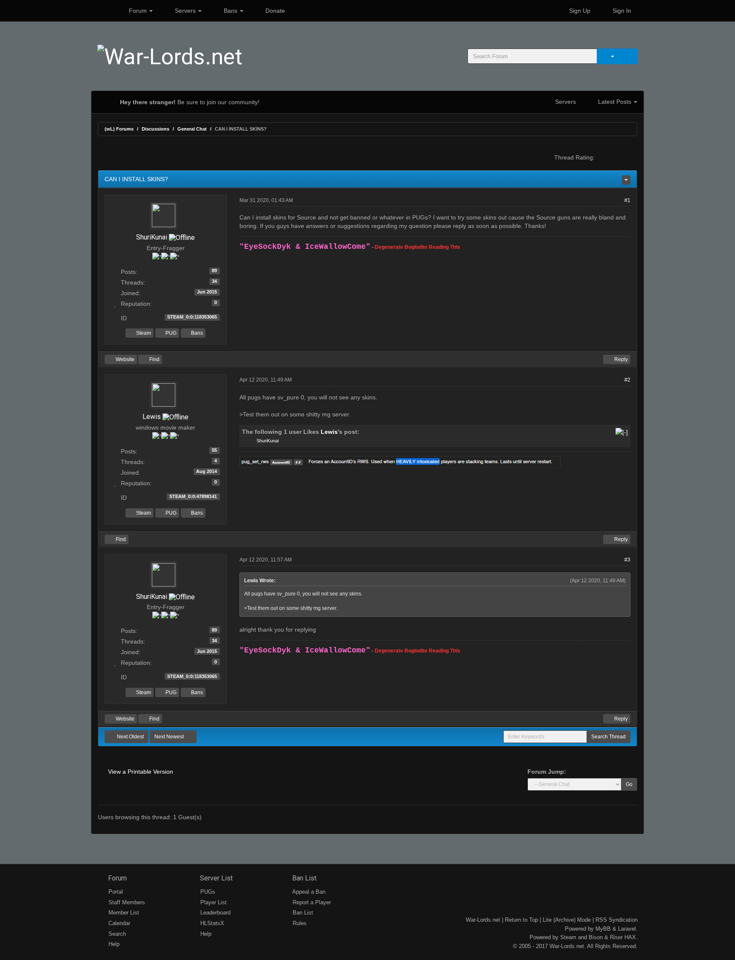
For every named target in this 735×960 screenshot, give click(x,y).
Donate (274, 10)
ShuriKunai (151, 237)
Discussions (155, 128)
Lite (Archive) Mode (567, 920)
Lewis (151, 417)
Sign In (621, 10)
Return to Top (521, 920)
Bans (230, 10)
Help (113, 944)
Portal (115, 892)
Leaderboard (215, 912)
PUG (170, 333)
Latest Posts (614, 101)
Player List (213, 902)
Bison (596, 937)
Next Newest (169, 737)
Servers (185, 10)
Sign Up (578, 10)
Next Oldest (130, 737)
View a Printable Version (140, 771)
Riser (616, 937)
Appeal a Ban (308, 892)
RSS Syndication (616, 920)
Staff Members (126, 902)
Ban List (303, 878)
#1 (627, 200)
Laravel (627, 929)
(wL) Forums (119, 128)
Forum (137, 10)
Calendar (118, 923)
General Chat (192, 128)
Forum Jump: (546, 771)
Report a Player (311, 902)
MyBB (603, 929)
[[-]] (621, 431)
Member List (123, 912)
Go (629, 784)
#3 (627, 560)
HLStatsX (211, 923)
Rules (299, 923)
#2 (627, 380)
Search (116, 934)
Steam (143, 333)
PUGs (207, 892)
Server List (215, 878)
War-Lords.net (483, 920)
